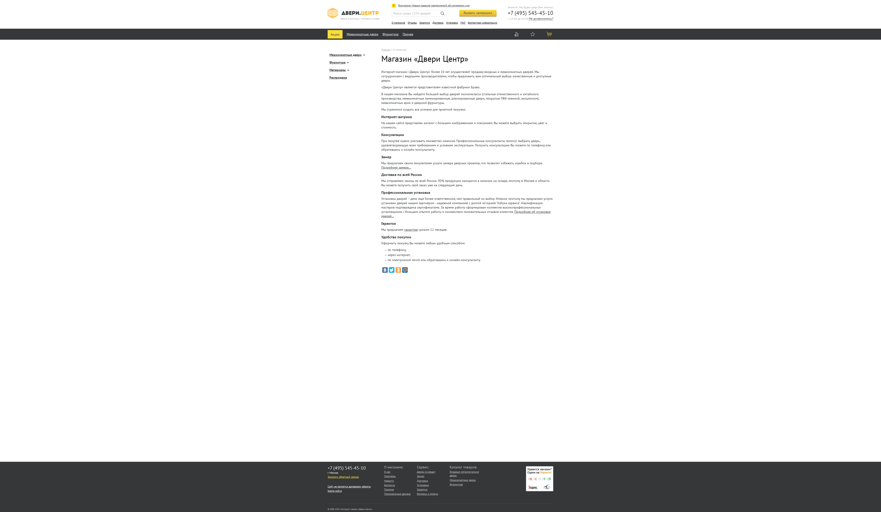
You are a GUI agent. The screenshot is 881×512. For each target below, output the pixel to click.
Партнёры (390, 476)
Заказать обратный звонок (343, 477)
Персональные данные (397, 493)
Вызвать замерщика (478, 13)
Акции (335, 34)
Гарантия (424, 22)
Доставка (437, 22)
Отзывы (412, 22)
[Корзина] (549, 34)
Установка (452, 22)
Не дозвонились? (541, 19)
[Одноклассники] (398, 270)
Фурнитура (390, 34)
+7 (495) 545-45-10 (530, 13)
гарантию (411, 230)
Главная (385, 49)
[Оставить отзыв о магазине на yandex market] (539, 490)
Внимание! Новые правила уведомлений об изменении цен (434, 5)
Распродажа (338, 78)
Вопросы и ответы (427, 493)
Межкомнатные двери (362, 34)
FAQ (462, 22)
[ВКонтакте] (385, 270)
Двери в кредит (426, 471)
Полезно (389, 489)
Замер (420, 476)
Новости (389, 480)
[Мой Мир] (405, 270)
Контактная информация (482, 22)
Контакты (389, 485)
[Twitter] (391, 270)
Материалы (337, 70)
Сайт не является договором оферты (349, 486)
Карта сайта (335, 491)
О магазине (398, 22)
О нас (387, 471)
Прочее (408, 34)
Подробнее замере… (396, 167)
